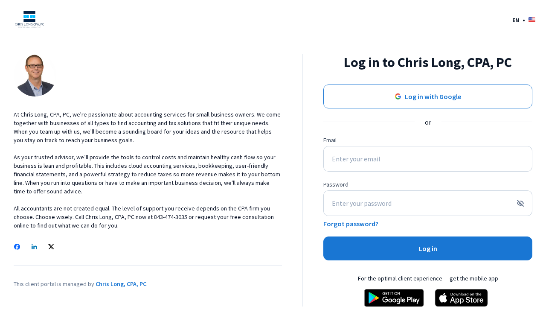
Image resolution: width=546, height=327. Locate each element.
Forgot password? (350, 223)
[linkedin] (34, 247)
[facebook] (17, 247)
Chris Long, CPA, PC (121, 283)
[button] (523, 19)
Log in (428, 248)
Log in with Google (433, 96)
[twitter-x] (51, 247)
